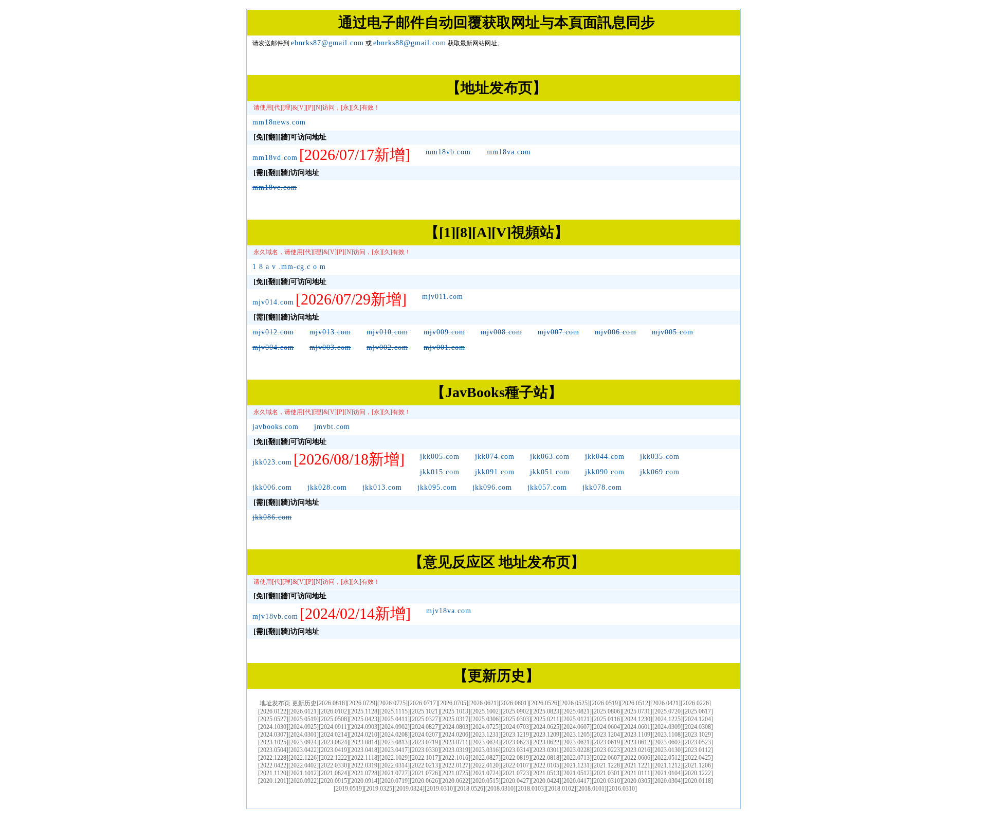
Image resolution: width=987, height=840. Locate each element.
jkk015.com (440, 472)
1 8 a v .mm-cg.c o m (289, 267)
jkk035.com (660, 456)
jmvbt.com (332, 427)
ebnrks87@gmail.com (327, 43)
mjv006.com (615, 332)
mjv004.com (273, 347)
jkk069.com (660, 472)
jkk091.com (495, 472)
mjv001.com (444, 347)
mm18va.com (508, 152)
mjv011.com (442, 296)
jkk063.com (550, 456)
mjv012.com (273, 332)
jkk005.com (440, 456)
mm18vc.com (274, 187)
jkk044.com (605, 456)
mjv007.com (558, 332)
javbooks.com (275, 427)
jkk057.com (547, 487)
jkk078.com (602, 487)
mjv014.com (273, 302)
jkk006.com (272, 487)
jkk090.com (605, 472)
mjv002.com (387, 347)
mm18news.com (279, 122)
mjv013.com (330, 332)
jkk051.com (550, 472)
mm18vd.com (275, 158)
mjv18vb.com (275, 616)
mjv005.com (672, 332)
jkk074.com (495, 456)
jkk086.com (272, 517)
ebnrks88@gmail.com (409, 43)
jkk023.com (272, 462)
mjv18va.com (448, 611)
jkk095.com (437, 487)
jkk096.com (492, 487)
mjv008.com (501, 332)
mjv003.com (330, 347)
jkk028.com (327, 487)
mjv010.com (387, 332)
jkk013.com (382, 487)
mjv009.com (444, 332)
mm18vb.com (448, 152)
